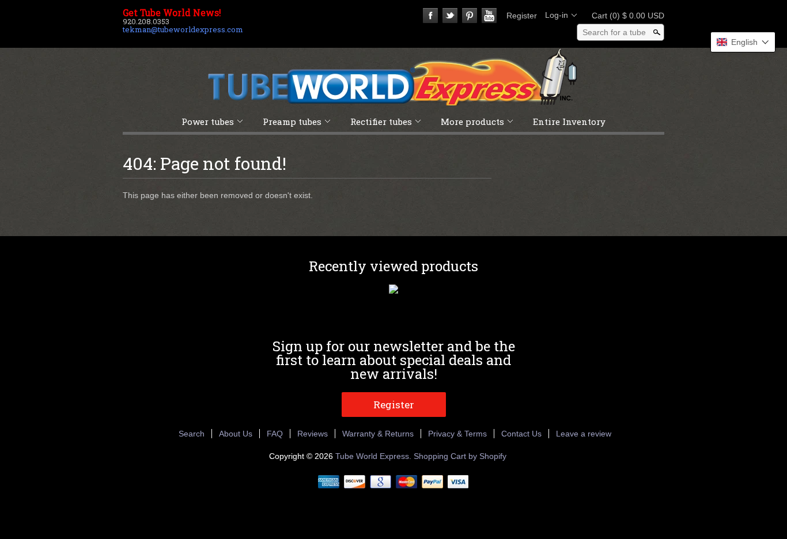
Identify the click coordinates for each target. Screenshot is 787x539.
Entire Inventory (569, 121)
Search (192, 433)
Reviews (312, 433)
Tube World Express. (374, 456)
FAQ (275, 433)
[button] (743, 42)
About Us (235, 433)
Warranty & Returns (378, 433)
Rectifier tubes (381, 121)
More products (472, 121)
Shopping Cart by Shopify (460, 456)
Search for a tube (614, 32)
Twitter (450, 15)
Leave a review (583, 433)
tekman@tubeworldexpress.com (183, 29)
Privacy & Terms (457, 433)
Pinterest (469, 15)
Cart (624, 15)
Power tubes (207, 121)
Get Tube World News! (172, 12)
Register (521, 15)
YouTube (489, 15)
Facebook (430, 15)
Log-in (556, 15)
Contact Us (521, 433)
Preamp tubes (292, 121)
